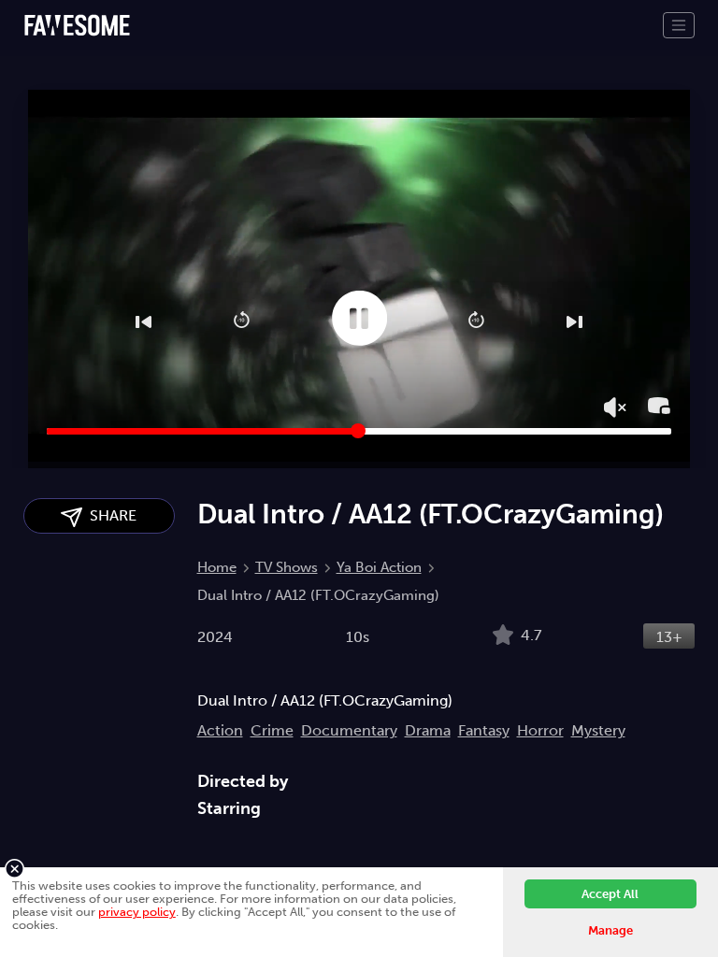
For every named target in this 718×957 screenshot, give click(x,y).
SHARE (109, 515)
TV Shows (286, 567)
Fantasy (484, 730)
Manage (610, 930)
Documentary (349, 730)
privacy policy (137, 912)
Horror (540, 730)
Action (220, 730)
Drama (428, 730)
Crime (272, 730)
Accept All (610, 894)
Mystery (598, 730)
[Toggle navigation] (679, 25)
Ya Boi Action (379, 567)
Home (217, 567)
